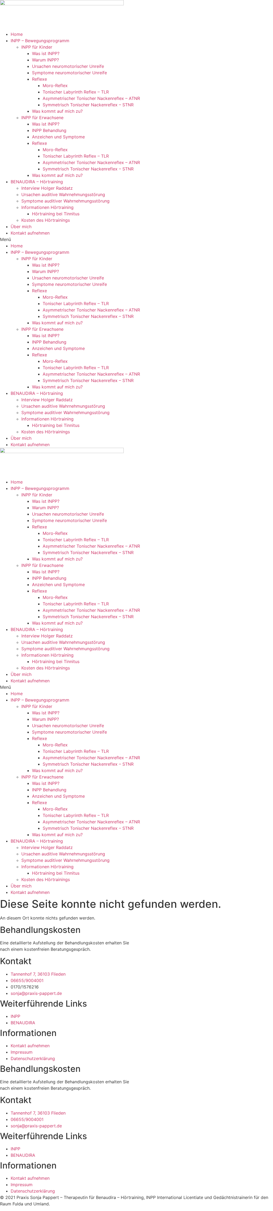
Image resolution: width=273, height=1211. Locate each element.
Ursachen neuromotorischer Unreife (68, 66)
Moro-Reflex (55, 85)
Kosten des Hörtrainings (45, 220)
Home (17, 34)
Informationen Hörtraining (47, 207)
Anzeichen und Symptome (58, 136)
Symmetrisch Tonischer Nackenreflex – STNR (88, 104)
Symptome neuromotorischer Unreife (69, 72)
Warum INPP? (45, 60)
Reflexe (39, 79)
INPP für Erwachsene (42, 117)
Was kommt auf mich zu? (57, 111)
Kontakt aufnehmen (30, 233)
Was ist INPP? (45, 53)
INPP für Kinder (36, 47)
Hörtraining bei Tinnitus (55, 213)
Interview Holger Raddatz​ (47, 188)
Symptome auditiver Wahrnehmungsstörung (65, 201)
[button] (136, 239)
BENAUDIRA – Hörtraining (37, 181)
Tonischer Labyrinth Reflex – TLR (76, 92)
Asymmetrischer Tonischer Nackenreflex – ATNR (91, 98)
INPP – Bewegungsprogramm (40, 40)
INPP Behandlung (49, 130)
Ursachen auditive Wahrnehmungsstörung (63, 194)
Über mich (21, 226)
